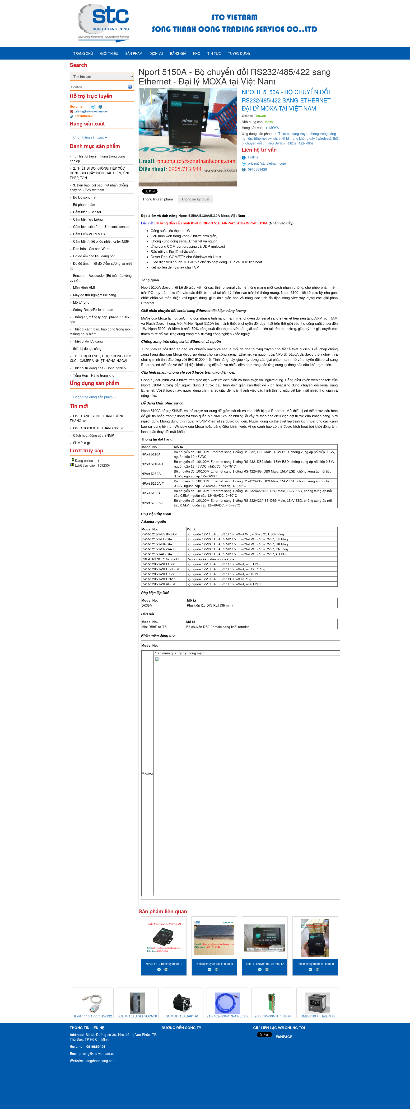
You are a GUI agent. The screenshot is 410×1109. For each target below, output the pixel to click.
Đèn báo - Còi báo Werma (92, 248)
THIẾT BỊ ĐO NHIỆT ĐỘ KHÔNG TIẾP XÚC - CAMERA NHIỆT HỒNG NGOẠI (100, 358)
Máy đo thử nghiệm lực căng (94, 294)
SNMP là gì (81, 442)
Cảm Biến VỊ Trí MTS (89, 234)
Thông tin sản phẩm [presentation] (157, 199)
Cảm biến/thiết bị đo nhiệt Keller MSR (101, 241)
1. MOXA (272, 127)
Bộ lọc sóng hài (84, 197)
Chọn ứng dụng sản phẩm (93, 396)
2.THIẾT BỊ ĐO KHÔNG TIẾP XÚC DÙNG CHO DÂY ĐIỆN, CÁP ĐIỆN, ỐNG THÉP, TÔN (100, 173)
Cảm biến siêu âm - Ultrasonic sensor (101, 226)
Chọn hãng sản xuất (89, 137)
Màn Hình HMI (84, 287)
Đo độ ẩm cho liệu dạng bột (94, 256)
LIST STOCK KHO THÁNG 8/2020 (98, 428)
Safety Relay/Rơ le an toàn (93, 309)
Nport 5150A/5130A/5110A (199, 216)
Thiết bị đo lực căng (88, 341)
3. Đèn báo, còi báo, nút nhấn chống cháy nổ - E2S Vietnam (99, 187)
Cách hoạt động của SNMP (93, 435)
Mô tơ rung (81, 302)
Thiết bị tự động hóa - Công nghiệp (99, 368)
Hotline (253, 157)
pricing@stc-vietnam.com (92, 111)
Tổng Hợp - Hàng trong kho (93, 375)
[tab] (158, 199)
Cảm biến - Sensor (87, 211)
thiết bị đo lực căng (87, 348)
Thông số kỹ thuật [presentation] (195, 199)
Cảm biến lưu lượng (88, 219)
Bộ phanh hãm (84, 204)
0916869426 (257, 169)
